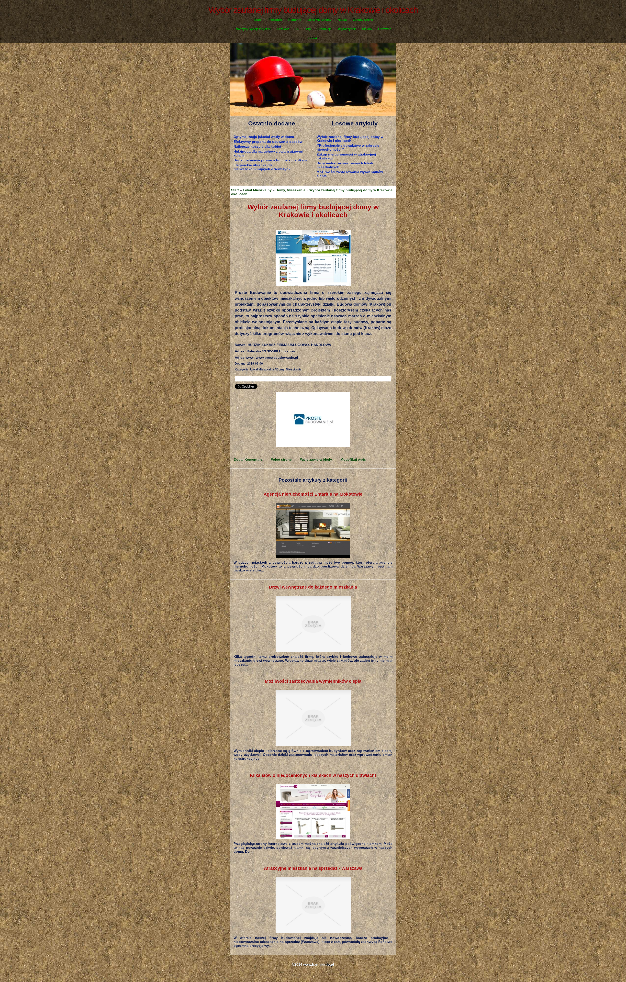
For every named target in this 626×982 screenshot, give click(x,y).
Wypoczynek (347, 29)
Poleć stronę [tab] (281, 459)
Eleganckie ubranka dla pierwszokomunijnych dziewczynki (262, 167)
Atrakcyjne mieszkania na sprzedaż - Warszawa (313, 868)
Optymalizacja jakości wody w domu (264, 137)
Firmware (384, 29)
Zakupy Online (363, 20)
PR (297, 29)
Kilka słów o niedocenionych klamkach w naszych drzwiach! (313, 775)
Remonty (294, 20)
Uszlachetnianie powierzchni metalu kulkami (271, 160)
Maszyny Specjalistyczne (253, 29)
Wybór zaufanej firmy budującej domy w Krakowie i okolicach (350, 139)
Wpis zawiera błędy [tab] (316, 459)
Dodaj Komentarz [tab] (248, 459)
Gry (308, 29)
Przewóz (283, 29)
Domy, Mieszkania (290, 190)
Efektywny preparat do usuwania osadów (268, 142)
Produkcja (324, 29)
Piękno (367, 29)
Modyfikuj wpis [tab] (353, 459)
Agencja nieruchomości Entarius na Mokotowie (313, 494)
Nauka (342, 20)
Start (257, 20)
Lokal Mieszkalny (319, 20)
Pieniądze (275, 20)
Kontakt (313, 38)
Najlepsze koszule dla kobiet (257, 146)
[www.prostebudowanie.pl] (313, 258)
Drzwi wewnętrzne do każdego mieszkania (313, 587)
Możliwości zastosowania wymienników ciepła (313, 681)
